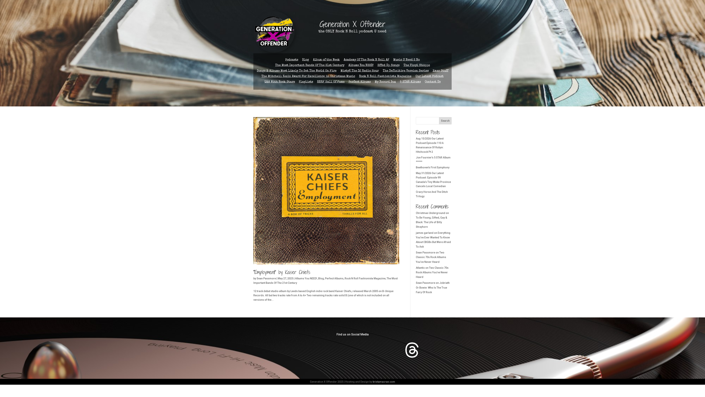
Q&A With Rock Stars (279, 82)
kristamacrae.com (384, 381)
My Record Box (385, 82)
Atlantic (420, 267)
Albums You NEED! (360, 65)
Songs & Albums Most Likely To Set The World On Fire (297, 71)
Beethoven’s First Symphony (432, 167)
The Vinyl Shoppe (417, 65)
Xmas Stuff (440, 71)
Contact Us (433, 82)
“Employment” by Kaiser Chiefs (281, 272)
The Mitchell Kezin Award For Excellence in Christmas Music (308, 76)
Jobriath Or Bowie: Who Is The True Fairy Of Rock (433, 287)
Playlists (306, 82)
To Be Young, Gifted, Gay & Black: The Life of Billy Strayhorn (431, 222)
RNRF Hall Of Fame (331, 82)
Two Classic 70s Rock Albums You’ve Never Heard (431, 257)
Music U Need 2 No (406, 60)
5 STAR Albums (410, 82)
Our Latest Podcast (429, 76)
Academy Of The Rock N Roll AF (366, 60)
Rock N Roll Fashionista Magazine (385, 76)
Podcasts (291, 60)
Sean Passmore (266, 278)
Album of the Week (326, 60)
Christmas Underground (430, 213)
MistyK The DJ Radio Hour (360, 71)
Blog (305, 60)
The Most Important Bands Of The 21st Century (309, 65)
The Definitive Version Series (406, 71)
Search (445, 120)
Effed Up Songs (388, 65)
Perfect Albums (360, 82)
